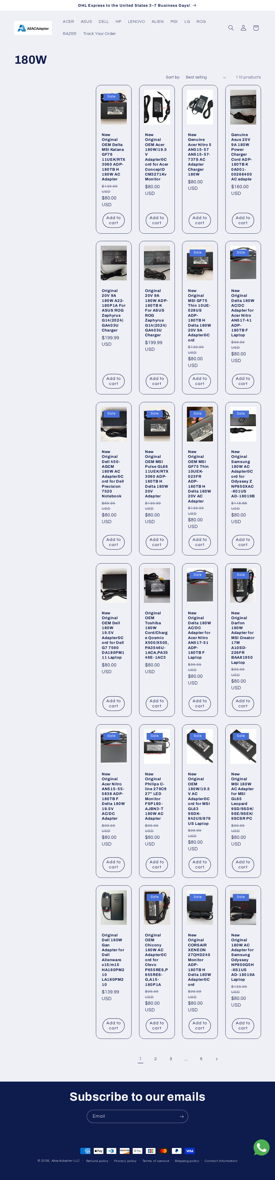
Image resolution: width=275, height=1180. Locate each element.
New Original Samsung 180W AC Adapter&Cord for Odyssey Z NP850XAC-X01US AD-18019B (243, 474)
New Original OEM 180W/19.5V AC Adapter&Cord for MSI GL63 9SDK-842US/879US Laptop (199, 798)
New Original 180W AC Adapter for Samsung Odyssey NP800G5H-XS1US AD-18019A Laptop (243, 957)
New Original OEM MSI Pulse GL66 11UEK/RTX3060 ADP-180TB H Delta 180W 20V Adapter (157, 474)
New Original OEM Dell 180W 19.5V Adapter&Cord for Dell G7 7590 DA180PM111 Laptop (113, 635)
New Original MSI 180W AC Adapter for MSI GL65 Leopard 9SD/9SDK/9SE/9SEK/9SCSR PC (242, 796)
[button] (231, 28)
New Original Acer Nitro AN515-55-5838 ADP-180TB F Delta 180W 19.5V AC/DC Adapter (113, 796)
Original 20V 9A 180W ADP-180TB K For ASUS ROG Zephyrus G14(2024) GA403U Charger (156, 312)
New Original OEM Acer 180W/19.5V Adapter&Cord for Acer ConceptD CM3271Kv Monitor (156, 156)
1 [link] (140, 1059)
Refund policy (97, 1161)
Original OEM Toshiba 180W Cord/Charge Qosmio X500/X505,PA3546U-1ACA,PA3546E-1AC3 (157, 635)
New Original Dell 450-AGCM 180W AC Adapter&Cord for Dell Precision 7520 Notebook (113, 474)
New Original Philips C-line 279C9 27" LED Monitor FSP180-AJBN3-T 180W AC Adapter (156, 796)
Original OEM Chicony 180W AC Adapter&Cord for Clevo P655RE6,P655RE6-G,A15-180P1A (156, 960)
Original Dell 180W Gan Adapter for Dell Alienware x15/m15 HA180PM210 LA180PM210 (113, 960)
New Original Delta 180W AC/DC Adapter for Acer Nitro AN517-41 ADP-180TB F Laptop (243, 312)
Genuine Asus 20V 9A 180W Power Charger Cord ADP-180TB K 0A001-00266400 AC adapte (241, 156)
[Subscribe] (182, 1116)
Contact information (221, 1161)
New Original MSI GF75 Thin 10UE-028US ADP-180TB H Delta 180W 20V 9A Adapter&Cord (199, 315)
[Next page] (216, 1059)
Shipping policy (187, 1161)
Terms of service (155, 1161)
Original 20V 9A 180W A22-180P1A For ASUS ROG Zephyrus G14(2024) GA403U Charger (114, 310)
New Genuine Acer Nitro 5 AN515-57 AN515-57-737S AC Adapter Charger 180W (200, 154)
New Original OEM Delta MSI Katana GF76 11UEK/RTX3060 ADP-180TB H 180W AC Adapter (113, 156)
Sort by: (173, 77)
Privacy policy (125, 1161)
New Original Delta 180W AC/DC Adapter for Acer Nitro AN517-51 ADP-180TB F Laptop (199, 635)
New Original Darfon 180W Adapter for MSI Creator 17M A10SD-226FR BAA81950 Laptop (242, 637)
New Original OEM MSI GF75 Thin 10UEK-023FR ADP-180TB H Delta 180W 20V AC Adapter (199, 476)
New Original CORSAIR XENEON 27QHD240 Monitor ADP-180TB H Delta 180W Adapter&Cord (199, 960)
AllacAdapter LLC (66, 1160)
